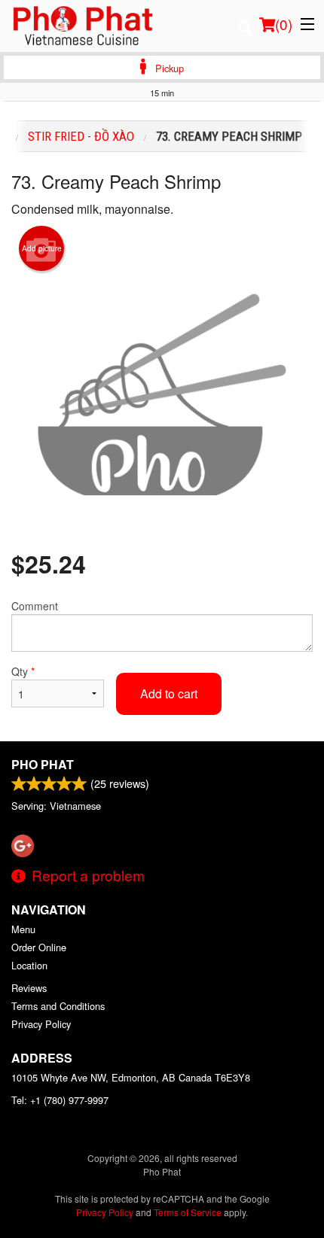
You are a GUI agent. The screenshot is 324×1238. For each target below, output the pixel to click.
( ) (283, 24)
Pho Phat (42, 764)
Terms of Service (188, 1212)
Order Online (38, 947)
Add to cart (168, 693)
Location (29, 965)
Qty (23, 671)
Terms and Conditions (58, 1006)
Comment (34, 605)
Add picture (42, 248)
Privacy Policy (41, 1024)
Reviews (29, 988)
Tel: (60, 1100)
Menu (23, 929)
